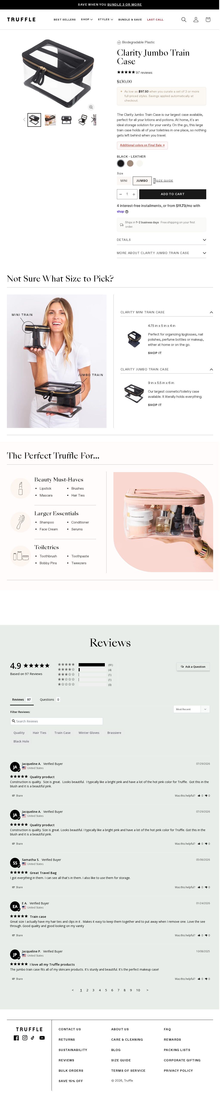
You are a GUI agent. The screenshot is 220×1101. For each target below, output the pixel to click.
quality (19, 730)
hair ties (39, 730)
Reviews (67, 1058)
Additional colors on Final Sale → (141, 145)
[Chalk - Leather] (138, 163)
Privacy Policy (176, 1069)
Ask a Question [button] (192, 664)
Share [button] (19, 793)
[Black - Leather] (119, 163)
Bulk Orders (71, 1069)
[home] (21, 19)
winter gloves (89, 730)
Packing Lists (175, 1048)
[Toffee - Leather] (129, 163)
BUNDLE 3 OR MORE (124, 5)
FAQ (165, 1027)
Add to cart (170, 194)
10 (136, 988)
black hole (21, 739)
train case (62, 730)
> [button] (146, 988)
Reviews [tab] (18, 697)
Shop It (153, 352)
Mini (122, 180)
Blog (115, 1048)
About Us (119, 1027)
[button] (181, 19)
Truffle (127, 1078)
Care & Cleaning (126, 1038)
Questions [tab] (47, 697)
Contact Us (70, 1027)
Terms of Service (127, 1069)
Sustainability (73, 1048)
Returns (67, 1038)
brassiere (114, 730)
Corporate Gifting (180, 1058)
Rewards (170, 1038)
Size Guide (120, 1058)
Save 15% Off (71, 1079)
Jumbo (141, 181)
